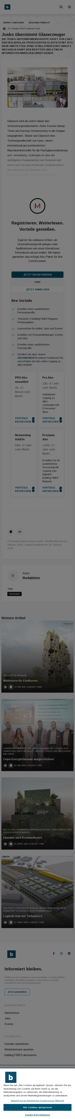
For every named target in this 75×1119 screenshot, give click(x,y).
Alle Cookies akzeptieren (37, 1107)
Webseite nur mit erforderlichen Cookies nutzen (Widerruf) (37, 1101)
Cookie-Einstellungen (37, 1115)
